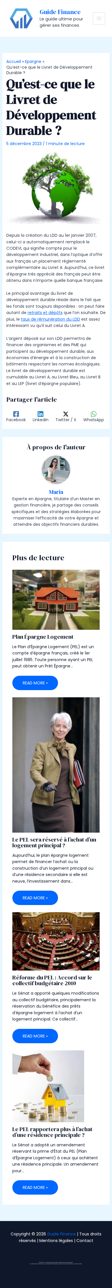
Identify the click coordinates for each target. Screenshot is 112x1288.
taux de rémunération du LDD (50, 319)
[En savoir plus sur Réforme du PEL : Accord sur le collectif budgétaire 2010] (56, 941)
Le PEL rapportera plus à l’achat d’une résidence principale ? (52, 1132)
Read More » (35, 683)
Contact (84, 1240)
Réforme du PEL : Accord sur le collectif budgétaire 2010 (52, 980)
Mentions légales (56, 1240)
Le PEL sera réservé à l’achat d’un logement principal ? (54, 842)
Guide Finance (60, 11)
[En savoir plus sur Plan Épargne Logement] (56, 599)
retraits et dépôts (45, 312)
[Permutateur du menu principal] (99, 18)
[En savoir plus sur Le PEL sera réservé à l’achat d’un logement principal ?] (56, 764)
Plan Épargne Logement (43, 637)
